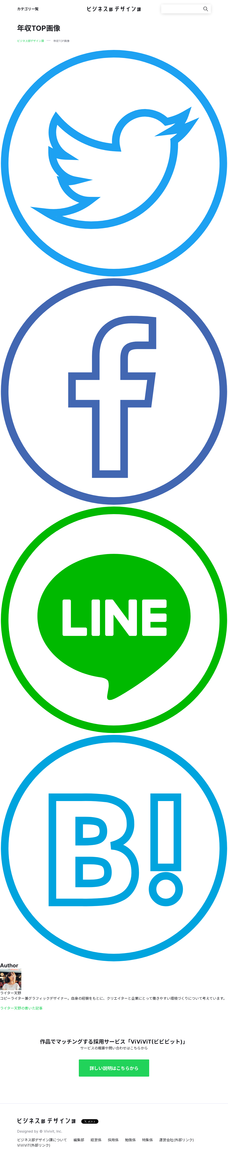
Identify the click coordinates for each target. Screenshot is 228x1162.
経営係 (96, 1140)
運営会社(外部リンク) (176, 1140)
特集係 (147, 1140)
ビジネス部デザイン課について (42, 1140)
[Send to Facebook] (114, 391)
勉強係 (130, 1140)
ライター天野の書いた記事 (21, 1008)
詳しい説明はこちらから (114, 1068)
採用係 (113, 1140)
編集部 (78, 1140)
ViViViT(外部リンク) (33, 1145)
